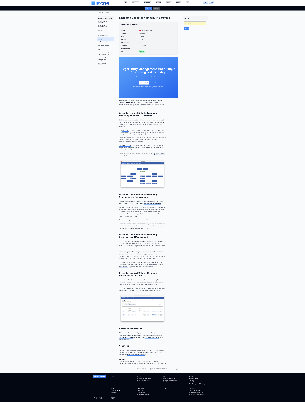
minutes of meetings (135, 290)
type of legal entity (152, 122)
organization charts (159, 154)
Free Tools (192, 388)
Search (205, 2)
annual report (145, 226)
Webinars (192, 380)
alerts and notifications (152, 337)
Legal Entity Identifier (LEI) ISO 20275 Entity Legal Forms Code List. (139, 361)
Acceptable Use (141, 392)
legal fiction (125, 130)
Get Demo (156, 8)
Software (139, 376)
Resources (192, 376)
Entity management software (136, 354)
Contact (165, 388)
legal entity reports (132, 335)
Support (113, 388)
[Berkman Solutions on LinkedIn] (97, 398)
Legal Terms (140, 388)
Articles (165, 376)
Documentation (115, 390)
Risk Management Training (197, 384)
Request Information (99, 376)
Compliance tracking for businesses (130, 224)
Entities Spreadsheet (195, 390)
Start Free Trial (144, 83)
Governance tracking (125, 262)
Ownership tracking (125, 145)
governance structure (138, 241)
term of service (123, 267)
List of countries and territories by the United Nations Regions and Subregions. (143, 363)
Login (211, 2)
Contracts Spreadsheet (196, 392)
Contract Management (144, 378)
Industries (192, 382)
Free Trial (148, 8)
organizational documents (152, 290)
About (113, 398)
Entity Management (143, 380)
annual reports (123, 290)
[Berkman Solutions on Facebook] (94, 398)
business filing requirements (152, 203)
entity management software (154, 87)
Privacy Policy (141, 390)
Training (113, 392)
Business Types (193, 378)
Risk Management (168, 382)
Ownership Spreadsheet (196, 394)
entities (142, 51)
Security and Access (143, 394)
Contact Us (154, 83)
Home (113, 376)
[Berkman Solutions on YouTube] (100, 398)
